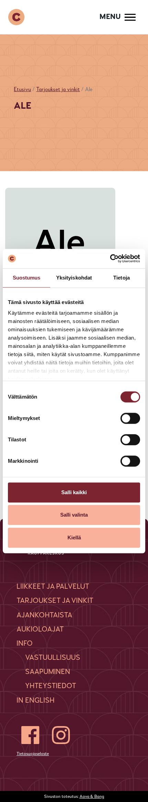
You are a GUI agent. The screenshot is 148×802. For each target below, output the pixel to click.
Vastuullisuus (52, 658)
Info (25, 643)
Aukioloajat (40, 629)
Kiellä (74, 537)
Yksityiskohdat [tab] (74, 278)
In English (35, 700)
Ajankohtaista (44, 615)
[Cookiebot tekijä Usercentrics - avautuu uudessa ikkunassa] (110, 258)
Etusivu (22, 89)
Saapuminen (47, 672)
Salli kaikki (74, 492)
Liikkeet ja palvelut (53, 586)
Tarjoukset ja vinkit (58, 89)
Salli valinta (74, 515)
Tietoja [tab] (121, 278)
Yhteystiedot (50, 686)
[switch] (130, 418)
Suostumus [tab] (27, 278)
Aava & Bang (92, 796)
